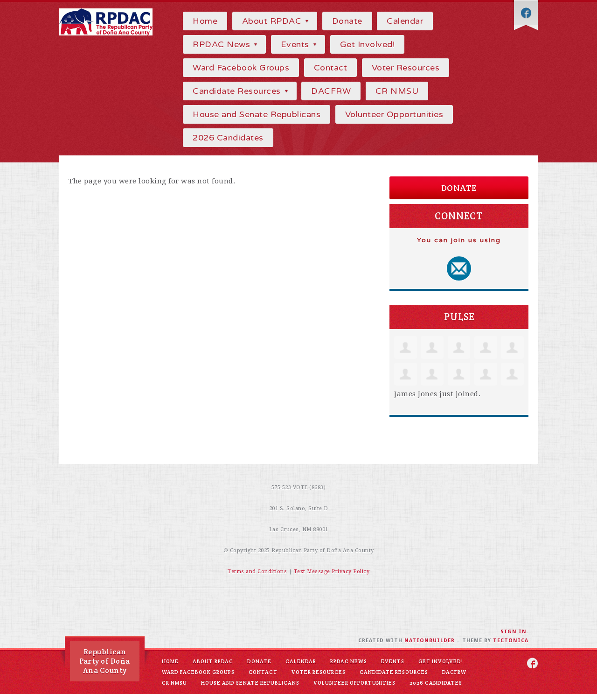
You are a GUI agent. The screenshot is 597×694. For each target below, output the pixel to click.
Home (205, 21)
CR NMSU (397, 91)
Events (296, 44)
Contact (330, 68)
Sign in (513, 632)
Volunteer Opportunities (394, 114)
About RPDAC (273, 21)
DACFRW (331, 91)
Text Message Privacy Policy (332, 571)
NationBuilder (429, 641)
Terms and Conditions (257, 571)
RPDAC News (223, 44)
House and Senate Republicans (256, 114)
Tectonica (510, 641)
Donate (347, 21)
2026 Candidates (228, 138)
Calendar (405, 21)
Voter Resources (406, 68)
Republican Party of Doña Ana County (104, 661)
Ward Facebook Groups (241, 68)
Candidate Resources (238, 91)
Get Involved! (367, 44)
